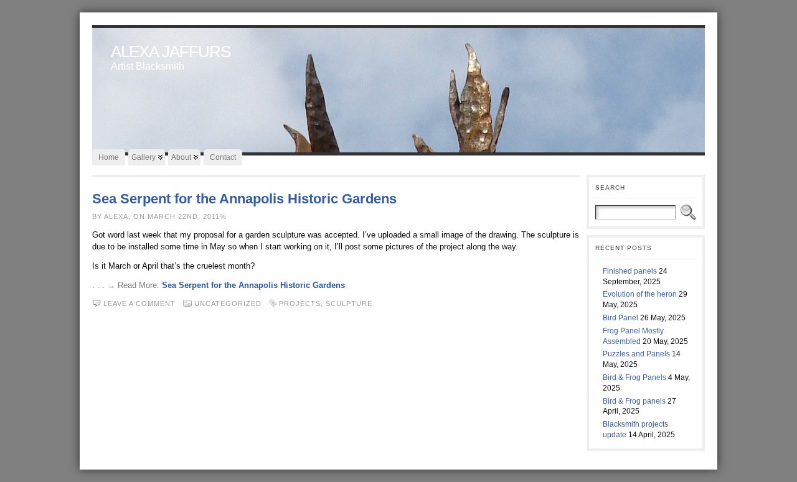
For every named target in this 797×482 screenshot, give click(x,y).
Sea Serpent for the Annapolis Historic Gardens (244, 198)
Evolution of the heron (640, 294)
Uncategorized (228, 303)
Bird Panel (620, 317)
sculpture (349, 303)
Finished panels (630, 271)
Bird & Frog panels (634, 401)
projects (300, 303)
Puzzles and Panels (636, 354)
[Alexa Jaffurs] (398, 87)
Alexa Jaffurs (170, 51)
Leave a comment (139, 303)
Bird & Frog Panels (634, 377)
